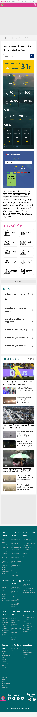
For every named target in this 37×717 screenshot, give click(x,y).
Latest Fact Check (15, 649)
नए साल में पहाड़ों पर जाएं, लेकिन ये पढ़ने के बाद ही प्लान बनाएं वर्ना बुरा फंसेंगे (18, 426)
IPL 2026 (25, 615)
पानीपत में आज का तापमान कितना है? (17, 294)
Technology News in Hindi (15, 588)
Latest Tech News (15, 592)
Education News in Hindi (15, 619)
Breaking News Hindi (27, 585)
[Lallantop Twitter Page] (13, 698)
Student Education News (14, 638)
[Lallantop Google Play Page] (29, 699)
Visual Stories (27, 652)
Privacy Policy (4, 680)
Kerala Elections (4, 635)
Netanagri (5, 551)
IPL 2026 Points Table (27, 621)
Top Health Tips (5, 652)
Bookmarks (26, 650)
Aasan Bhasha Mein (6, 562)
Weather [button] (9, 38)
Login (24, 657)
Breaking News (16, 547)
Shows (25, 648)
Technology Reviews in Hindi (15, 605)
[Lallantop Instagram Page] (18, 698)
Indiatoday (14, 1)
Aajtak (8, 1)
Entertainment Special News (27, 546)
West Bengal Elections (6, 619)
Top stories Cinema (29, 543)
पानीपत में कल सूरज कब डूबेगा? (15, 345)
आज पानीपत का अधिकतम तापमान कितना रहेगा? (16, 321)
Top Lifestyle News (6, 656)
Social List (5, 565)
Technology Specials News (15, 600)
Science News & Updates (15, 596)
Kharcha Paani (4, 558)
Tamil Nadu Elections (5, 623)
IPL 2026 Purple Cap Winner (29, 631)
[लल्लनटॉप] (3, 4)
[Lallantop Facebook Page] (9, 698)
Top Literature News (16, 566)
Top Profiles (15, 573)
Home (3, 38)
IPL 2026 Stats (27, 624)
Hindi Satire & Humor (15, 540)
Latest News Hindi (28, 590)
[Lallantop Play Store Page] (34, 699)
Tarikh (4, 567)
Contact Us (5, 685)
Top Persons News (15, 570)
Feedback (5, 687)
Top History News (15, 554)
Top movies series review (28, 550)
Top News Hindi (28, 588)
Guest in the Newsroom (5, 548)
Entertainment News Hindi (27, 540)
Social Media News (29, 592)
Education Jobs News (16, 629)
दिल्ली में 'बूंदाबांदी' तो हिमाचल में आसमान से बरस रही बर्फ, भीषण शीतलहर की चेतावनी (17, 470)
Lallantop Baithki (4, 554)
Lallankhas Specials (14, 544)
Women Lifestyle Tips (4, 667)
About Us (4, 677)
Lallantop (3, 1)
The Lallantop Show (4, 541)
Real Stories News (15, 558)
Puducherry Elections (5, 631)
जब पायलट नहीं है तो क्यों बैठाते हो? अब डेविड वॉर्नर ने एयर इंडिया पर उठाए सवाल (17, 383)
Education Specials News (15, 633)
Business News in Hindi (4, 589)
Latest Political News (16, 562)
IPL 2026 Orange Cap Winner (28, 627)
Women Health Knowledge (5, 661)
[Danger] (29, 180)
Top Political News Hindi (15, 550)
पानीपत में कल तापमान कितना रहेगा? (17, 329)
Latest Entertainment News (27, 555)
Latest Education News (14, 624)
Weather (25, 654)
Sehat (3, 569)
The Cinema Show (5, 572)
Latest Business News (4, 595)
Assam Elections (4, 627)
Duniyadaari (5, 545)
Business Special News (6, 599)
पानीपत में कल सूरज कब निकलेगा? (16, 337)
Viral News (14, 575)
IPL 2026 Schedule (28, 617)
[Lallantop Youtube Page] (22, 698)
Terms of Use (6, 683)
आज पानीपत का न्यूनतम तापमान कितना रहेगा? (15, 310)
